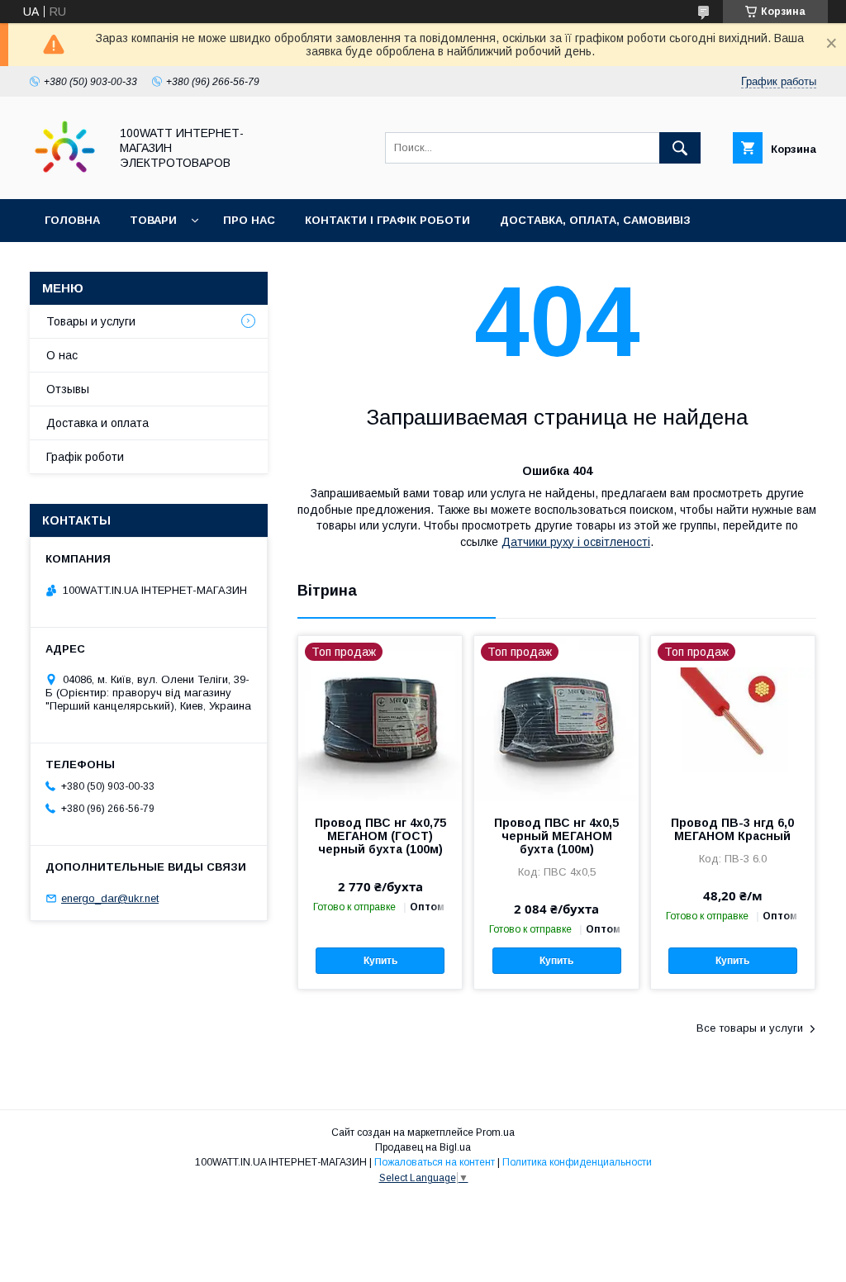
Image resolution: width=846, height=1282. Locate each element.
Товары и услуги (90, 321)
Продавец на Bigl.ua (423, 1147)
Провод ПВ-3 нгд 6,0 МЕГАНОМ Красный (732, 829)
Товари (153, 220)
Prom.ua (495, 1132)
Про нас (249, 220)
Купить (380, 960)
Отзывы (67, 389)
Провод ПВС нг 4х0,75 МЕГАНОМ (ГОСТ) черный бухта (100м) (380, 836)
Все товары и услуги (749, 1028)
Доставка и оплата (97, 423)
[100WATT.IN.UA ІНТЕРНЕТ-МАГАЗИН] (65, 177)
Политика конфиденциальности (577, 1162)
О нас (62, 355)
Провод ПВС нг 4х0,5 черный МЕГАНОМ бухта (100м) (556, 836)
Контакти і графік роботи (387, 220)
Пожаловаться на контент (434, 1162)
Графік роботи (85, 456)
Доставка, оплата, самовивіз (595, 220)
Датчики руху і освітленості (575, 541)
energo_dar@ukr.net (110, 898)
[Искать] (680, 148)
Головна (72, 220)
